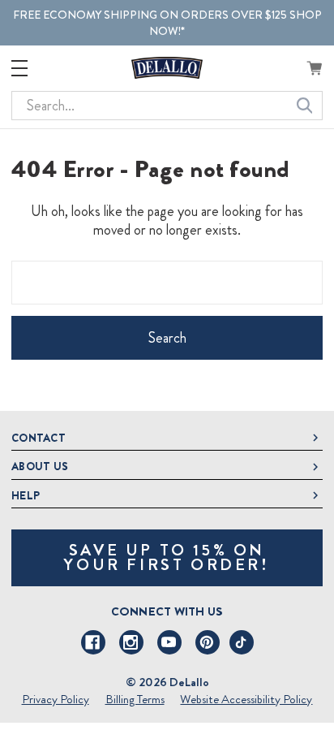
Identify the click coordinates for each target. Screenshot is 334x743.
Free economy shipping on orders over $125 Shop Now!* (167, 22)
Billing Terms (135, 699)
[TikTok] (241, 642)
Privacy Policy (55, 699)
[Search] (304, 105)
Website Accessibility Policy (246, 699)
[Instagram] (131, 642)
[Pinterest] (207, 642)
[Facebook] (93, 642)
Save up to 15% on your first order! (166, 557)
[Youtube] (169, 642)
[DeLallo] (167, 67)
